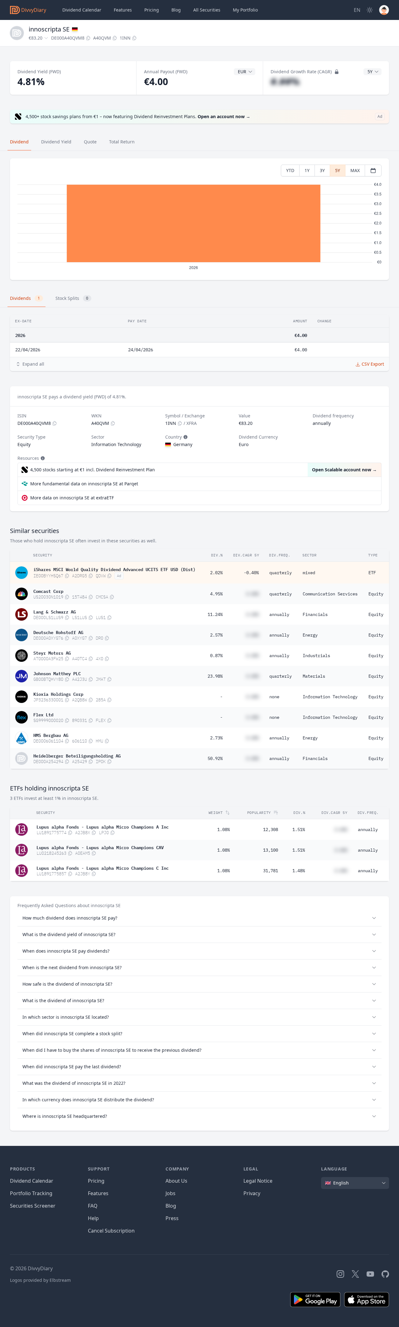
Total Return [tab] (122, 142)
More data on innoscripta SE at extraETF (72, 498)
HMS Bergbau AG (50, 735)
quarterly (280, 572)
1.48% (298, 870)
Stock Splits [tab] (71, 298)
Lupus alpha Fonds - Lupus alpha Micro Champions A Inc (102, 826)
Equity (375, 594)
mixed (309, 572)
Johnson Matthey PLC (57, 673)
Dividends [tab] (25, 298)
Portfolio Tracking (31, 1193)
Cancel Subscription (111, 1230)
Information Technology (330, 697)
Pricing (151, 10)
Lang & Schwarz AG (54, 611)
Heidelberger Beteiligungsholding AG (77, 755)
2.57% (216, 635)
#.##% (285, 81)
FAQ (93, 1205)
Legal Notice (257, 1180)
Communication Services (330, 594)
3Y (322, 170)
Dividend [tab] (19, 142)
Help (93, 1218)
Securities (206, 10)
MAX (355, 170)
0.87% (216, 655)
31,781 (270, 870)
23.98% (215, 676)
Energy (310, 635)
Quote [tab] (90, 142)
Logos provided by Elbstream (40, 1280)
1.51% (298, 829)
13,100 (270, 850)
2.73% (216, 738)
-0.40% (251, 572)
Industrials (316, 655)
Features (123, 10)
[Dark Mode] (369, 10)
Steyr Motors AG (52, 652)
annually (279, 614)
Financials (315, 614)
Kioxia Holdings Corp (58, 693)
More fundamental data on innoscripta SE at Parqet (84, 484)
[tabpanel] (199, 219)
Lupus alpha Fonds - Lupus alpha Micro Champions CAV (100, 847)
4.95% (216, 594)
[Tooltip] (185, 437)
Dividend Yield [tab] (56, 142)
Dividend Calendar (81, 10)
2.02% (216, 572)
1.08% (223, 829)
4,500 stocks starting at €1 (92, 470)
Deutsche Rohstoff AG (58, 632)
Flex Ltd (43, 714)
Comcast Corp (48, 591)
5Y (337, 170)
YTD (290, 170)
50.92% (215, 758)
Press (172, 1218)
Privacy (251, 1193)
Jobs (170, 1193)
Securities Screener (32, 1205)
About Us (176, 1180)
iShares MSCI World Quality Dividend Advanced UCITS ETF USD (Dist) (114, 569)
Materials (314, 676)
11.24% (215, 614)
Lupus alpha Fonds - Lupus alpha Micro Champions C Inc (102, 867)
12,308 (270, 829)
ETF (372, 572)
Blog (171, 1205)
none (274, 697)
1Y (307, 170)
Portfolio (245, 10)
